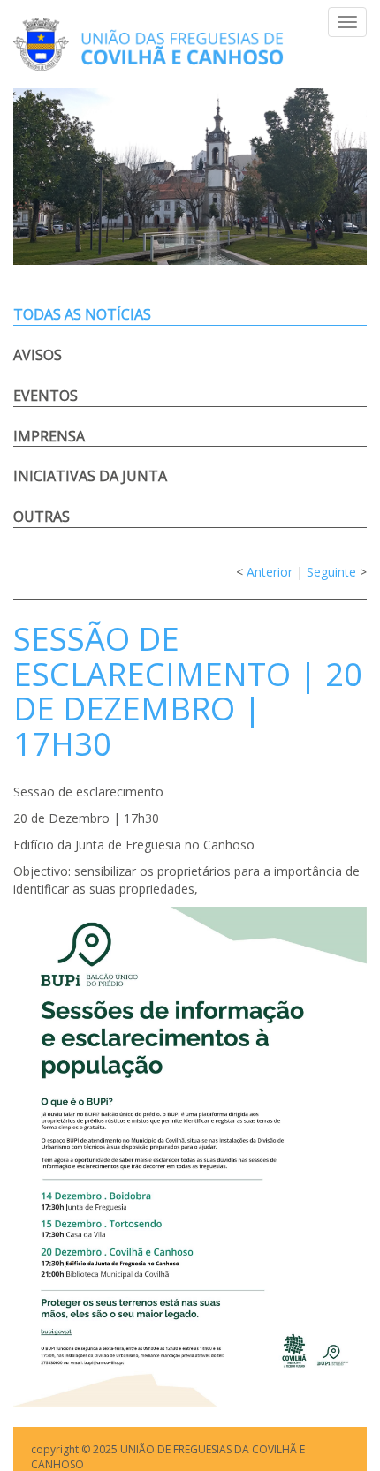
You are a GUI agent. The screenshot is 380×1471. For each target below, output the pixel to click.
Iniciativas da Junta (90, 476)
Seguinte (331, 571)
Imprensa (49, 436)
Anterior (270, 571)
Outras (41, 516)
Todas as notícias (82, 314)
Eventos (45, 395)
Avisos (37, 355)
